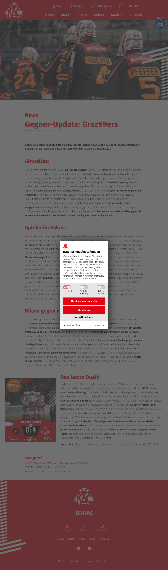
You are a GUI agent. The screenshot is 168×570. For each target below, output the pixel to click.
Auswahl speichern (84, 317)
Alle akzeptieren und (84, 301)
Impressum (100, 325)
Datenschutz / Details (72, 325)
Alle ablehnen (84, 310)
